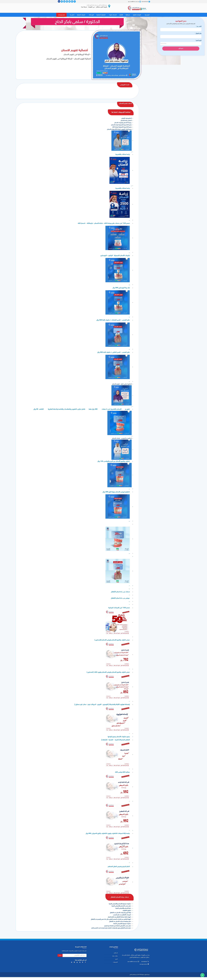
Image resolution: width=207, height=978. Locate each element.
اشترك (60, 955)
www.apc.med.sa (143, 964)
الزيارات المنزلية (81, 14)
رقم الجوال (198, 33)
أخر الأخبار (116, 953)
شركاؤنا (128, 14)
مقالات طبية (115, 956)
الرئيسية (147, 14)
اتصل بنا (72, 14)
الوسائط (91, 14)
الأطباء (121, 14)
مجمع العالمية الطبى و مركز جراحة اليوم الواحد (97, 5)
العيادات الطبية (137, 14)
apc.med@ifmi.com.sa (132, 961)
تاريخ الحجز (198, 40)
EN (59, 1)
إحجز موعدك (61, 14)
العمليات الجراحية (100, 14)
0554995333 (144, 961)
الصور (116, 959)
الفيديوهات (115, 962)
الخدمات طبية (113, 14)
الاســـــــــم (198, 26)
